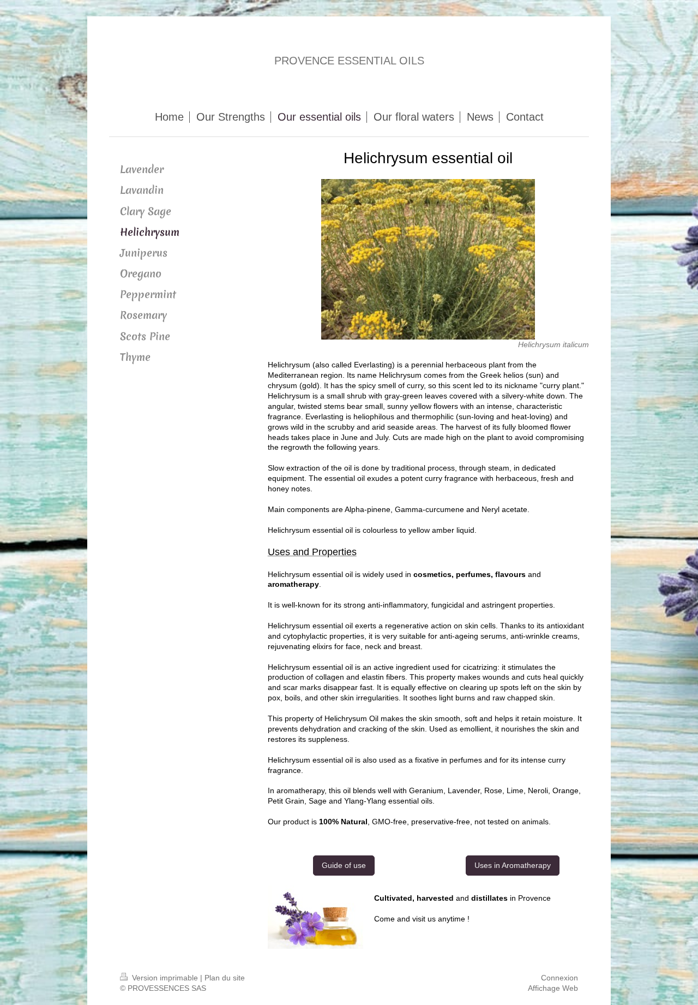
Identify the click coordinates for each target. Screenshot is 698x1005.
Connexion (559, 977)
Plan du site (224, 977)
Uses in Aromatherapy (512, 865)
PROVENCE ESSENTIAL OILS (349, 61)
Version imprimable (165, 977)
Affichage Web (553, 988)
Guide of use (344, 865)
